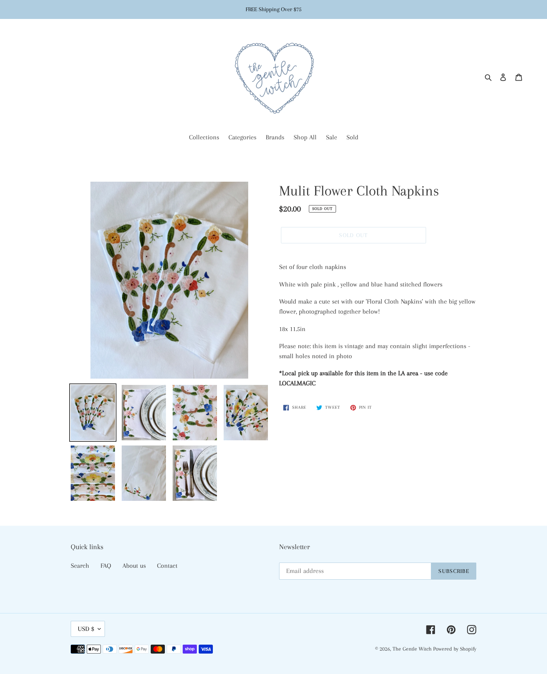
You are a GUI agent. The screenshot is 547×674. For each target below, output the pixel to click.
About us (134, 565)
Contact (167, 565)
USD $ (86, 628)
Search (80, 565)
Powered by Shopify (454, 649)
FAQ (105, 565)
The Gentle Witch (413, 649)
